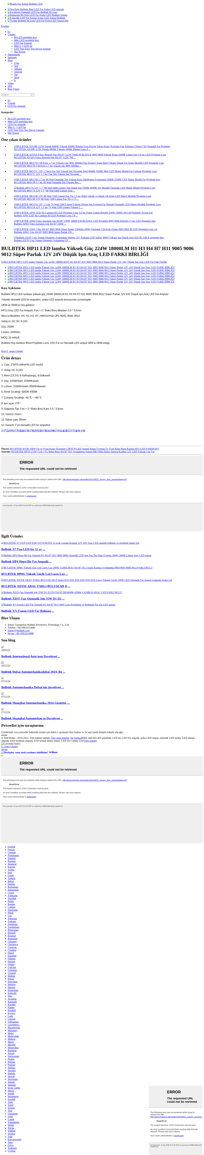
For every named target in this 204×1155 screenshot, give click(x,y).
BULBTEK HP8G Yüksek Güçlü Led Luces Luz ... (34, 574)
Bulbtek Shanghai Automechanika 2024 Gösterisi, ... (35, 703)
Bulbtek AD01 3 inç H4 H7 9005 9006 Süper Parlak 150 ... (44, 232)
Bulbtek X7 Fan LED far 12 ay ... (23, 549)
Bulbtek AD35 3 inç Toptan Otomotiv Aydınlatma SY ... (42, 240)
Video (11, 83)
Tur (16, 74)
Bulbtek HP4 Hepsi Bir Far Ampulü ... (26, 561)
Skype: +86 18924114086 (21, 633)
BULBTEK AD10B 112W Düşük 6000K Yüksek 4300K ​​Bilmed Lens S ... (52, 149)
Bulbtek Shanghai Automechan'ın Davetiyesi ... (32, 718)
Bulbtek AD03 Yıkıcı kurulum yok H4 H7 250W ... (40, 224)
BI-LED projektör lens (25, 37)
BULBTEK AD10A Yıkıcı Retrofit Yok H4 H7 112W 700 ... (45, 157)
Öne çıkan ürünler (60, 738)
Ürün (16, 63)
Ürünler (11, 34)
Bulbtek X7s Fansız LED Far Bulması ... (27, 611)
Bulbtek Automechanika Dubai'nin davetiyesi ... (32, 687)
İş (15, 80)
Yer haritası (75, 738)
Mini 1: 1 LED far (23, 46)
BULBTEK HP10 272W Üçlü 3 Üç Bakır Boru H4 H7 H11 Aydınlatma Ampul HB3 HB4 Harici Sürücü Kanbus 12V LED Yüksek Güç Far (82, 451)
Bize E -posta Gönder (12, 351)
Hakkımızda (14, 54)
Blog (10, 60)
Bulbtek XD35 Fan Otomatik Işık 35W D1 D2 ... (33, 598)
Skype (4, 749)
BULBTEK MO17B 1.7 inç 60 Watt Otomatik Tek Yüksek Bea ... (47, 182)
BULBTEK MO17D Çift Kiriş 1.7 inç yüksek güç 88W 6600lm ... (47, 165)
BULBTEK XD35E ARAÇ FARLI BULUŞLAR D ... (35, 586)
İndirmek (12, 57)
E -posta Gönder (9, 746)
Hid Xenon (19, 51)
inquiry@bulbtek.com (19, 630)
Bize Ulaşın (13, 89)
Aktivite (18, 71)
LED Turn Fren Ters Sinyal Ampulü (32, 49)
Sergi (16, 77)
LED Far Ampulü (23, 43)
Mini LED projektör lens (26, 40)
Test (16, 66)
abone (4, 735)
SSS (10, 86)
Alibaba (18, 69)
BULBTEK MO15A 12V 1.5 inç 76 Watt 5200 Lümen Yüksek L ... (48, 207)
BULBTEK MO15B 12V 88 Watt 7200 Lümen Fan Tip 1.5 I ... (46, 199)
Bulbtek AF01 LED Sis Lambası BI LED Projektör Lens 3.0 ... (46, 215)
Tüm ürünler (90, 740)
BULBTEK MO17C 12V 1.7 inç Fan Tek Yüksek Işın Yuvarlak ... (47, 174)
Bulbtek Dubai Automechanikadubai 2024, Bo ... (33, 671)
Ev (9, 31)
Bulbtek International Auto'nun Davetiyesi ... (30, 656)
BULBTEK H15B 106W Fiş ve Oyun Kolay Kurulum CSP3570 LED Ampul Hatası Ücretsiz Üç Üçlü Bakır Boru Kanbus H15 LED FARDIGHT (84, 448)
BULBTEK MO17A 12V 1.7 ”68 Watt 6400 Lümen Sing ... (44, 190)
